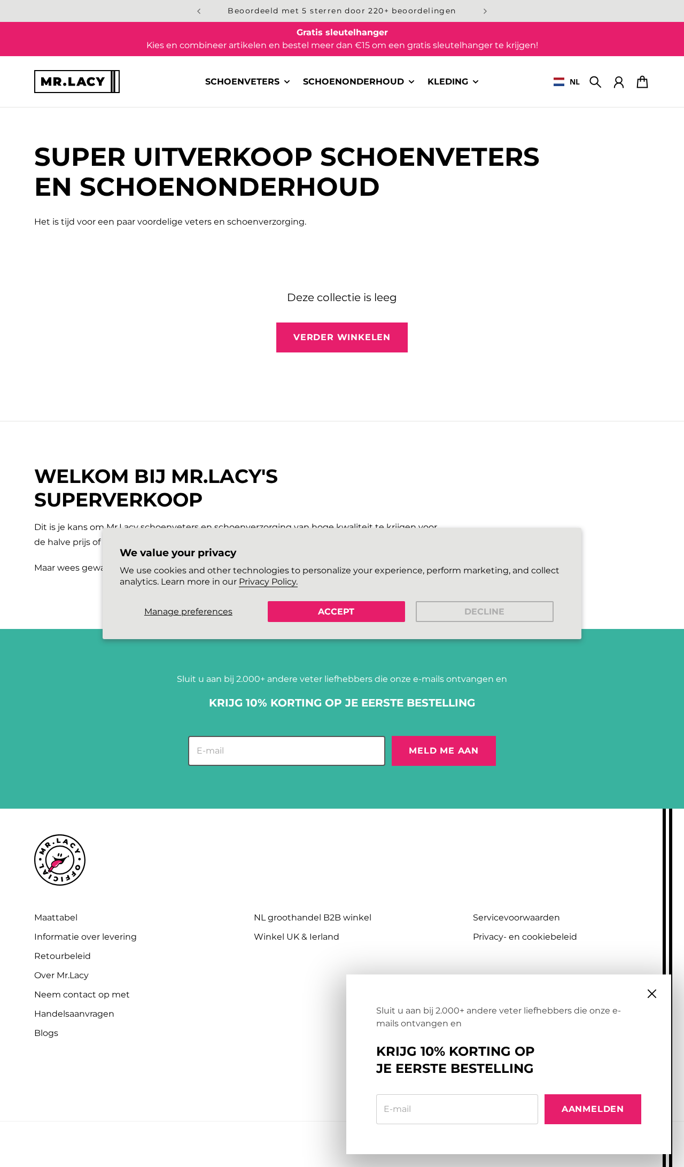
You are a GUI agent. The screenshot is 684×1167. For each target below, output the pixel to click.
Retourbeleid (62, 956)
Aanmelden (593, 1109)
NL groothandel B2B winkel (312, 917)
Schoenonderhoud (353, 82)
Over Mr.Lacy (61, 975)
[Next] (485, 11)
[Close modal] (652, 993)
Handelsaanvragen (74, 1014)
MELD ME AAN (444, 751)
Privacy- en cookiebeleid (525, 937)
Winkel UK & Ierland (296, 937)
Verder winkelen (342, 337)
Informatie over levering (85, 937)
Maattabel (55, 917)
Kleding (448, 82)
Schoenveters (242, 82)
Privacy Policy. (268, 582)
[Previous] (199, 11)
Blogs (46, 1033)
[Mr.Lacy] (77, 81)
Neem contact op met (82, 994)
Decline (484, 611)
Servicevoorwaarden (516, 917)
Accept (336, 611)
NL (575, 81)
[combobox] (567, 82)
